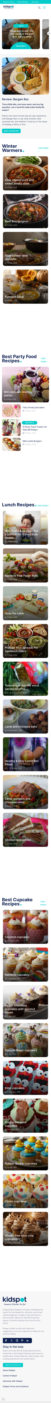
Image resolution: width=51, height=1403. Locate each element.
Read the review (11, 131)
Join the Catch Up (13, 1365)
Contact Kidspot (10, 1376)
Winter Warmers (23, 2)
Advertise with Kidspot (13, 1381)
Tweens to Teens (8, 2)
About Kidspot (9, 1370)
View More (43, 149)
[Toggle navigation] (44, 7)
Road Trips (35, 2)
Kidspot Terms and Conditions (16, 1386)
